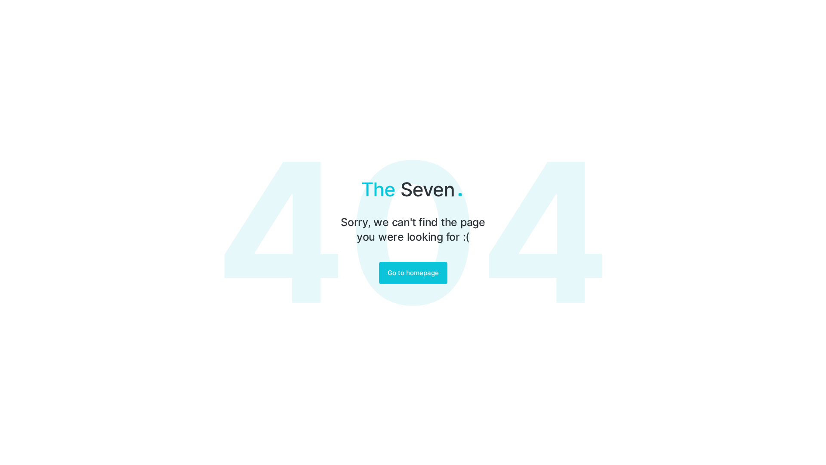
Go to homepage (413, 273)
